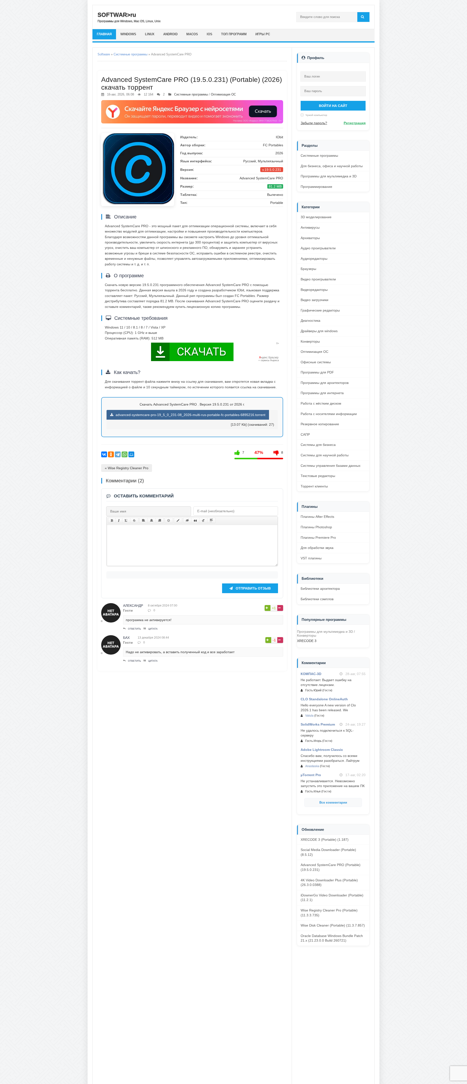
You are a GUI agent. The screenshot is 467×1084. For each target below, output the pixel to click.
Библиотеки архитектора (320, 588)
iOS (209, 34)
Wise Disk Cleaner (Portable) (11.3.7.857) (333, 925)
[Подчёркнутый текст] (126, 520)
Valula (309, 715)
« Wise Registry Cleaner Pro (126, 468)
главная (104, 34)
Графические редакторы (320, 310)
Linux (149, 34)
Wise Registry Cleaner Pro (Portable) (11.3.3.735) (329, 912)
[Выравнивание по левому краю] (143, 520)
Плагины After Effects (317, 517)
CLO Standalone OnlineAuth (324, 699)
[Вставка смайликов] (169, 520)
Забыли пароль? (314, 123)
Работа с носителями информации (329, 414)
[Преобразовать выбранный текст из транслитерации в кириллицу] (203, 520)
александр (133, 605)
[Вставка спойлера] (211, 520)
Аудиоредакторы (314, 258)
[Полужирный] (112, 520)
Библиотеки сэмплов (317, 599)
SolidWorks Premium (318, 724)
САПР (305, 434)
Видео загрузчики (314, 300)
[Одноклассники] (111, 454)
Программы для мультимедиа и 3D (329, 176)
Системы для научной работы (325, 455)
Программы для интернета (322, 393)
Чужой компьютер (316, 115)
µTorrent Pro (311, 775)
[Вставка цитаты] (195, 520)
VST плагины (311, 558)
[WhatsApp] (124, 454)
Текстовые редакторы (318, 476)
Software (104, 54)
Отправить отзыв (253, 588)
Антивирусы (310, 227)
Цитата (153, 628)
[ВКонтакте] (104, 454)
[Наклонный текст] (118, 520)
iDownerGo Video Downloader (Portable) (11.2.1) (332, 897)
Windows (128, 34)
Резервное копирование (320, 424)
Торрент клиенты (314, 486)
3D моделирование (316, 217)
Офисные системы (316, 362)
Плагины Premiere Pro (318, 537)
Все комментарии (333, 802)
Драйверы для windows (319, 331)
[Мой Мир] (131, 454)
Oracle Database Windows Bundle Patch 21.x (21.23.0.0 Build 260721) (332, 938)
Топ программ (234, 34)
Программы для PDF (317, 372)
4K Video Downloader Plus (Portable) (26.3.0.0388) (329, 882)
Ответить (134, 628)
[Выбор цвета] (178, 520)
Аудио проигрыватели (318, 248)
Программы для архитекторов (325, 383)
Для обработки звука (317, 548)
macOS (192, 34)
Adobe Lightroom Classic (322, 750)
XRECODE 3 (306, 641)
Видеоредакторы (314, 290)
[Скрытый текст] (187, 520)
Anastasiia (312, 766)
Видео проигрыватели (318, 279)
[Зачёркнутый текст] (134, 520)
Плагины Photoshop (316, 527)
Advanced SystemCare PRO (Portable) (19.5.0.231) (330, 867)
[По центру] (151, 520)
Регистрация (355, 123)
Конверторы (310, 341)
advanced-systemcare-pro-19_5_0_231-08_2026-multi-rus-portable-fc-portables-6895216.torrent (190, 415)
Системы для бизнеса (318, 445)
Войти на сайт (333, 106)
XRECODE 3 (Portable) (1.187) (325, 839)
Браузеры (308, 269)
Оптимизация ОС (223, 94)
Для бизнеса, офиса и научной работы (332, 166)
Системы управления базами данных (330, 466)
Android (170, 34)
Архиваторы (310, 238)
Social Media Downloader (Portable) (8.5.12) (328, 852)
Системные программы (130, 54)
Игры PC (262, 34)
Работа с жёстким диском (321, 403)
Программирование (316, 187)
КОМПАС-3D (311, 674)
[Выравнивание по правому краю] (159, 520)
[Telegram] (118, 454)
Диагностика (310, 320)
